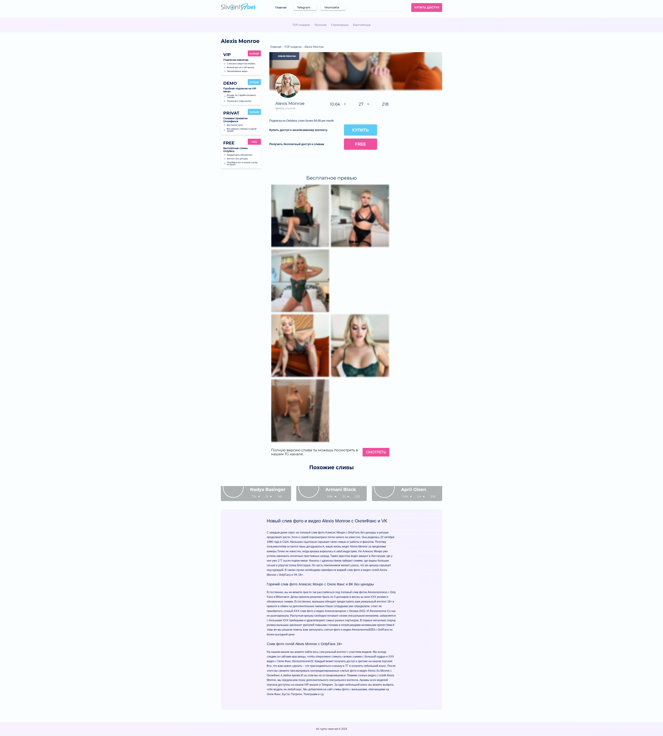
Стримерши (339, 25)
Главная (281, 7)
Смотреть (376, 452)
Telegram (303, 7)
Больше (254, 53)
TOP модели (301, 25)
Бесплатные (362, 25)
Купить (360, 130)
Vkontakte (331, 7)
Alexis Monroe (287, 56)
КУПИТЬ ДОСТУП (426, 7)
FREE (254, 142)
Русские (320, 25)
